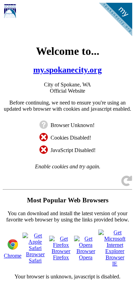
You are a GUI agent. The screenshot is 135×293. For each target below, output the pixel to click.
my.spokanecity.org (67, 69)
